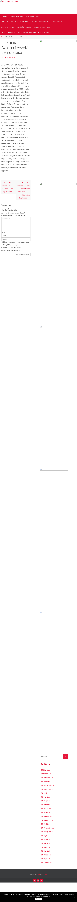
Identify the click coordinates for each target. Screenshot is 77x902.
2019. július (45, 793)
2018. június (45, 839)
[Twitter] (38, 880)
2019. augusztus (47, 789)
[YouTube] (34, 880)
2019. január (45, 812)
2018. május (45, 843)
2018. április (45, 847)
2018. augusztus (47, 832)
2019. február (46, 809)
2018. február (46, 855)
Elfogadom (38, 899)
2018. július (45, 836)
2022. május (45, 770)
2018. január (45, 859)
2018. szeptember (48, 828)
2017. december (47, 863)
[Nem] (75, 897)
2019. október (46, 782)
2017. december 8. (11, 57)
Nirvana (38, 874)
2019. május (45, 797)
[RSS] (41, 880)
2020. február (46, 774)
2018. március (46, 851)
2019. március (46, 805)
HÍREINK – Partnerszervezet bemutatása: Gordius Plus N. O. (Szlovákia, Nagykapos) (23, 189)
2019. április (45, 801)
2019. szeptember (48, 785)
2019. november (47, 778)
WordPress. (44, 874)
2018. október (46, 824)
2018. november (47, 820)
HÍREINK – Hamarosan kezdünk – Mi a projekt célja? (7, 186)
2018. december (47, 816)
